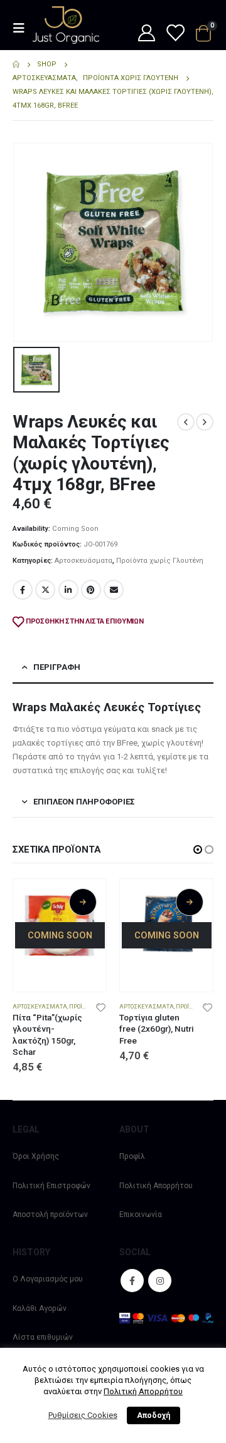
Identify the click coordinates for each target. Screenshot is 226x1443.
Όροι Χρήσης (36, 1156)
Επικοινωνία (140, 1214)
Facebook (23, 590)
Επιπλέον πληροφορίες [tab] (84, 801)
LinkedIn (68, 590)
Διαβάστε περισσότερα (83, 902)
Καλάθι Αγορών (40, 1308)
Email (114, 590)
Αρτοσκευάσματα (83, 561)
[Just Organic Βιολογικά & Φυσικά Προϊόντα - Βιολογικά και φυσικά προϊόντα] (66, 25)
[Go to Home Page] (16, 64)
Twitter (45, 590)
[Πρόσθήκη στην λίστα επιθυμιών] (101, 1007)
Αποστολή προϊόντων (50, 1214)
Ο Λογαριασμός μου (48, 1279)
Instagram (159, 1280)
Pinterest (91, 590)
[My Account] (146, 34)
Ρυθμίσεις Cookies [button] (82, 1415)
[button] (197, 849)
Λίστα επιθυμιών (43, 1337)
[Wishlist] (174, 34)
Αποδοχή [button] (153, 1415)
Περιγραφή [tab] (56, 667)
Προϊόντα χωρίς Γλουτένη (159, 561)
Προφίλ (132, 1156)
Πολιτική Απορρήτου (156, 1185)
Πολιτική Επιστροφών (51, 1185)
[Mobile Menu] (23, 28)
